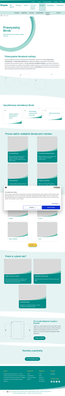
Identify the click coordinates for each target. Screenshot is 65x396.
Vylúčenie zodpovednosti (45, 391)
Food (40, 374)
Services (31, 12)
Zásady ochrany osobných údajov (20, 391)
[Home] (8, 392)
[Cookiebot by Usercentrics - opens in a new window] (54, 188)
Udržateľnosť (60, 5)
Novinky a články (31, 377)
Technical (5, 15)
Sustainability (39, 12)
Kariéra (39, 1)
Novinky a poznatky (47, 1)
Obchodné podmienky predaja (19, 393)
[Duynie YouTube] (54, 382)
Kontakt (55, 1)
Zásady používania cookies (33, 391)
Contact (58, 12)
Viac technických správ (32, 359)
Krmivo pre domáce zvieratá (33, 7)
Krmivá (26, 5)
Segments (24, 12)
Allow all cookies (51, 207)
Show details (55, 203)
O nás (28, 374)
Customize (31, 207)
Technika (41, 5)
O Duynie (33, 1)
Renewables (50, 5)
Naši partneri (12, 6)
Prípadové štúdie (39, 338)
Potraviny (18, 5)
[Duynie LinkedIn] (57, 382)
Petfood (41, 377)
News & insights (48, 13)
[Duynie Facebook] (51, 382)
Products (16, 12)
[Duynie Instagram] (59, 382)
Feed (40, 375)
